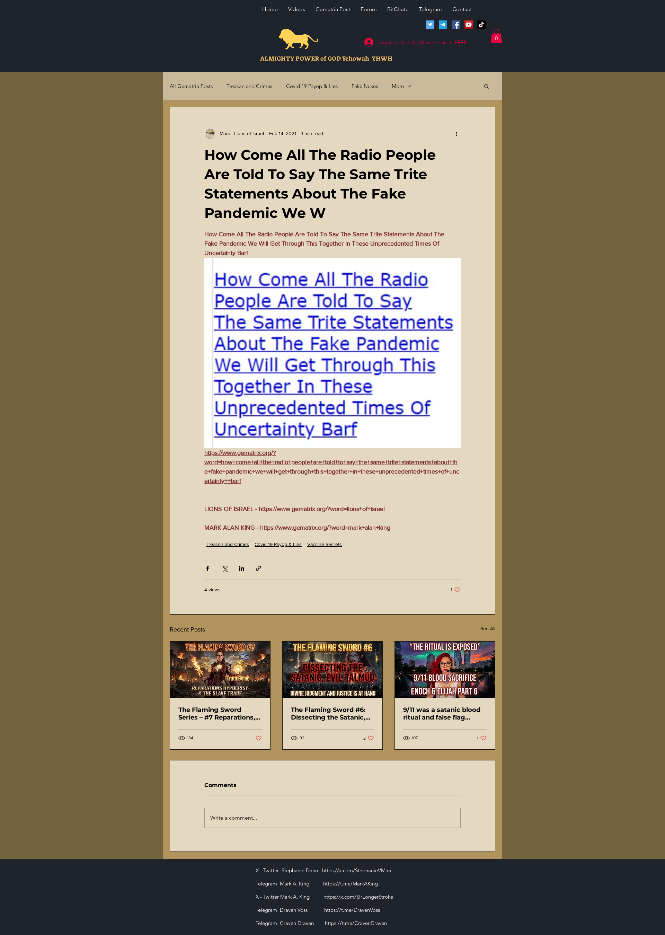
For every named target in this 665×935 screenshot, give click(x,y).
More (398, 86)
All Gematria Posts (191, 86)
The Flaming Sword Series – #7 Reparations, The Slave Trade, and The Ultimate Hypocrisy (218, 713)
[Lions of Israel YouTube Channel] (468, 24)
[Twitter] (430, 24)
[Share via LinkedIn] (241, 568)
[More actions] (456, 133)
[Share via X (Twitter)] (224, 568)
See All (487, 628)
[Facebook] (456, 24)
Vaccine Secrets (324, 544)
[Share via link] (258, 568)
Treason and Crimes (249, 86)
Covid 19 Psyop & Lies (312, 86)
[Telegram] (443, 24)
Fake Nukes (365, 86)
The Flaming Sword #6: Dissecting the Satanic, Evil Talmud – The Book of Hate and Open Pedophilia (332, 713)
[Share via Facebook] (207, 568)
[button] (496, 36)
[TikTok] (481, 24)
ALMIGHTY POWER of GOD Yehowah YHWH (326, 58)
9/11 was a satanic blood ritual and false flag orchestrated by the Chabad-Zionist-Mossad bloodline (441, 713)
